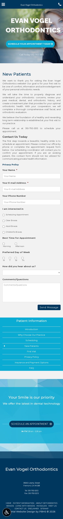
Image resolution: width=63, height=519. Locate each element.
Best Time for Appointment (19, 238)
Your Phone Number (14, 196)
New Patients (31, 346)
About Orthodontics (46, 503)
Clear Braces (11, 220)
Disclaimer (33, 508)
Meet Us (52, 506)
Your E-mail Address (15, 183)
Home (8, 503)
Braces (10, 506)
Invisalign (42, 506)
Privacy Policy (31, 357)
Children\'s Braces (14, 232)
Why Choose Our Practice (31, 335)
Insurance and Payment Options (31, 362)
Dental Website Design (21, 511)
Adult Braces (11, 226)
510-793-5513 (31, 128)
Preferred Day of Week (16, 252)
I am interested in (12, 209)
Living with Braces (25, 506)
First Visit (31, 351)
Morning (7, 246)
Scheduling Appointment (17, 215)
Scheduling (31, 340)
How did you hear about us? (19, 266)
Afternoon (19, 246)
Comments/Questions (15, 279)
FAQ (31, 368)
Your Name (9, 170)
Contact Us (20, 508)
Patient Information (31, 321)
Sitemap (44, 508)
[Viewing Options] (6, 512)
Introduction (31, 329)
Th (23, 260)
